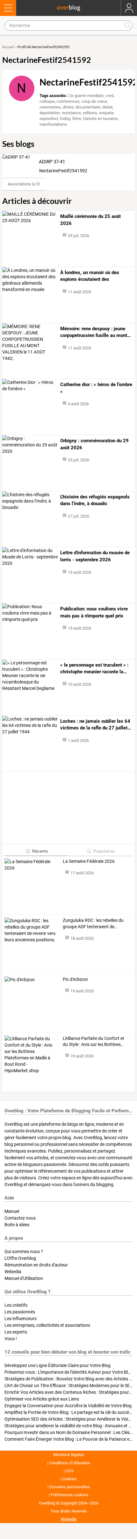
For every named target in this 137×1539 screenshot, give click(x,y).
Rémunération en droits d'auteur (36, 1264)
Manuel (11, 1211)
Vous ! (10, 1338)
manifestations (53, 124)
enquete (106, 112)
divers (68, 107)
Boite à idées (16, 1224)
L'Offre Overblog (20, 1258)
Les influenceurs (20, 1318)
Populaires (104, 851)
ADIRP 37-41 (52, 162)
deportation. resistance (60, 112)
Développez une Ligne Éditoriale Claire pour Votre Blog (57, 1365)
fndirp (65, 118)
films (76, 118)
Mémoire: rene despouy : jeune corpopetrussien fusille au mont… (95, 332)
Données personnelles (69, 1486)
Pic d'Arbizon (75, 979)
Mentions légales (68, 1454)
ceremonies (50, 107)
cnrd (109, 95)
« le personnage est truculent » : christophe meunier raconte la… (94, 668)
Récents (40, 851)
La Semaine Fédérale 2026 (89, 861)
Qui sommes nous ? (23, 1251)
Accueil (8, 47)
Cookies (69, 1478)
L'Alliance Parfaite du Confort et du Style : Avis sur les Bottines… (93, 1041)
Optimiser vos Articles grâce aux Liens (41, 1398)
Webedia (12, 1271)
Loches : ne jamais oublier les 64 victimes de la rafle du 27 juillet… (95, 724)
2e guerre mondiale (86, 95)
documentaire (88, 107)
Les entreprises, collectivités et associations (47, 1325)
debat (107, 107)
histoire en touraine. (101, 118)
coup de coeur (94, 101)
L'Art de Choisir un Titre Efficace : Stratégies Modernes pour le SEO (68, 1385)
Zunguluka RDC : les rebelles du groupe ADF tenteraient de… (93, 923)
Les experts (15, 1331)
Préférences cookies (69, 1494)
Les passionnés (19, 1311)
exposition (49, 118)
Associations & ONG (26, 184)
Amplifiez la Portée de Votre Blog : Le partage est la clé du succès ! (68, 1412)
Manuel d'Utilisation (23, 1278)
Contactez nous (20, 1218)
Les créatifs (15, 1305)
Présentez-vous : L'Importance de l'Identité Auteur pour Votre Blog (68, 1372)
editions (90, 112)
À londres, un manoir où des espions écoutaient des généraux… (89, 276)
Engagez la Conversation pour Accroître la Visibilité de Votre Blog (68, 1405)
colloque (47, 101)
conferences (68, 101)
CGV (70, 1470)
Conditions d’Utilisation (69, 1463)
